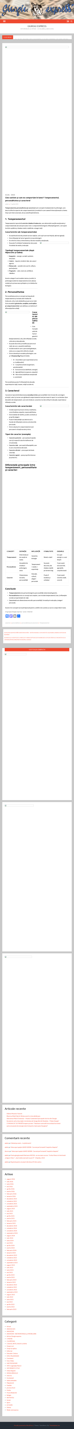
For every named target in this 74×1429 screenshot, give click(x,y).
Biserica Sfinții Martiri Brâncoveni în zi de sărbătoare (23, 1116)
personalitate (16, 623)
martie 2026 (11, 1191)
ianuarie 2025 (11, 1223)
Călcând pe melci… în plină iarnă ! (21, 1143)
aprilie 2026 (10, 1189)
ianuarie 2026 (11, 1196)
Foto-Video (10, 1361)
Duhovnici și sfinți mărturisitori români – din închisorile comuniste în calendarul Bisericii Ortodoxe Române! (35, 633)
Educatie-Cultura (12, 1353)
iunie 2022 (10, 1299)
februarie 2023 (11, 1280)
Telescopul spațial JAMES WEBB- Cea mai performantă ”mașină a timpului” (34, 1147)
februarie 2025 (11, 1221)
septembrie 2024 (12, 1233)
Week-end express (12, 1410)
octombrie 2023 (12, 1260)
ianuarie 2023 (11, 1282)
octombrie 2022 (12, 1290)
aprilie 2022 (10, 1304)
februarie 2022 (11, 1309)
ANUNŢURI (10, 1331)
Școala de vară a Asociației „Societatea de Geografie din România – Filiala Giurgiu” (33, 1121)
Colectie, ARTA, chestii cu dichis (17, 1343)
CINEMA (9, 1339)
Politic (9, 1390)
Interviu (9, 1375)
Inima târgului (11, 1371)
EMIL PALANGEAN (13, 1356)
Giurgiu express (37, 26)
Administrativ (11, 1329)
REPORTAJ (10, 1397)
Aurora (7, 1151)
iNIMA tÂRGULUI (12, 1373)
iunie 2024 (10, 1240)
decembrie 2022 (12, 1285)
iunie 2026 (10, 1184)
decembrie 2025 (12, 1199)
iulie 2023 (10, 1267)
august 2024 (11, 1235)
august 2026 (11, 1179)
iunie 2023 (10, 1270)
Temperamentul (44, 623)
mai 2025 (10, 1213)
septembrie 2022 (12, 1292)
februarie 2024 (11, 1250)
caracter (7, 623)
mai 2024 (10, 1243)
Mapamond (10, 1383)
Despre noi (10, 1346)
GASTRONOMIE (12, 1363)
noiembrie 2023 (12, 1258)
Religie (9, 1395)
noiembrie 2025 (12, 1201)
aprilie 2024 (10, 1245)
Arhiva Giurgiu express (14, 1336)
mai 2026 (10, 1186)
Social (9, 1400)
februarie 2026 (11, 1194)
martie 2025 (11, 1218)
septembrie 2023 (12, 1262)
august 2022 (11, 1294)
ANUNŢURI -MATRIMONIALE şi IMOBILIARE (21, 1334)
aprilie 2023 (10, 1275)
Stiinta (13, 194)
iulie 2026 (10, 1181)
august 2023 (11, 1265)
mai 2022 (10, 1302)
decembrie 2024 (12, 1226)
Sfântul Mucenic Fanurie (14, 1113)
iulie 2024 (10, 1238)
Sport (8, 1402)
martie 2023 (11, 1277)
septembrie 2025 (12, 1206)
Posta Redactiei (12, 1393)
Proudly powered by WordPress (23, 1425)
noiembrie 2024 (12, 1228)
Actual (7, 194)
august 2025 (11, 1208)
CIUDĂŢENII (11, 1341)
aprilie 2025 (10, 1216)
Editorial (9, 1351)
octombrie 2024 (12, 1231)
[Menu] (4, 21)
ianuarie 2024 (11, 1253)
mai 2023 (10, 1272)
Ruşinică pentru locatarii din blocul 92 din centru (26, 1162)
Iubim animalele (11, 1380)
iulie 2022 (10, 1297)
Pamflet (9, 1385)
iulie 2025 (10, 1211)
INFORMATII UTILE (13, 1368)
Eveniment (10, 1358)
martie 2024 (11, 1248)
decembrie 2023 (12, 1255)
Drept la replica (12, 1348)
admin (7, 204)
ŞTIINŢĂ (9, 1405)
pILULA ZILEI (11, 1388)
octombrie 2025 (12, 1203)
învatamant (10, 1378)
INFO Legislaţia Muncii (14, 1366)
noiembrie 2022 (12, 1287)
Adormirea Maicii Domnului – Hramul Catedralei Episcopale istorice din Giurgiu (32, 1118)
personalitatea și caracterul (30, 623)
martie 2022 (11, 1307)
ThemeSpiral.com (54, 1425)
